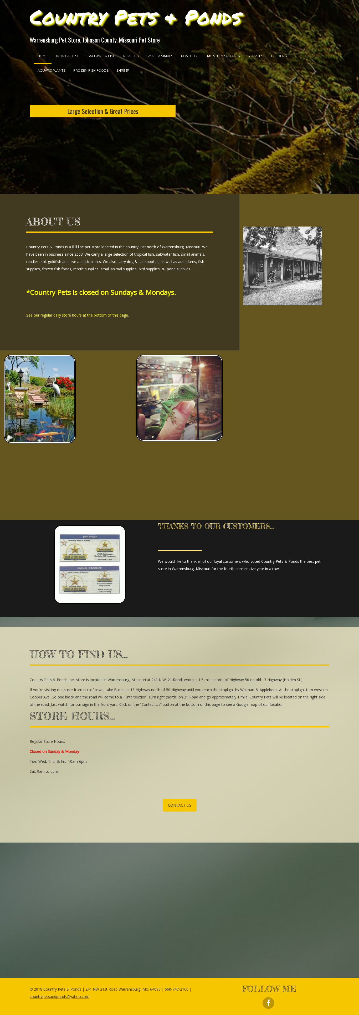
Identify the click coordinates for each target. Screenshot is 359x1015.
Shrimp (122, 70)
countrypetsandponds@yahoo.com (59, 996)
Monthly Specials (223, 56)
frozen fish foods (91, 70)
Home (43, 56)
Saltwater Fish (101, 56)
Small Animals (159, 56)
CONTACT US (179, 805)
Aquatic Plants (51, 70)
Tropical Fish (67, 56)
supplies (255, 56)
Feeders (279, 56)
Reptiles (131, 56)
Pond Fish (190, 56)
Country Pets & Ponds (135, 16)
